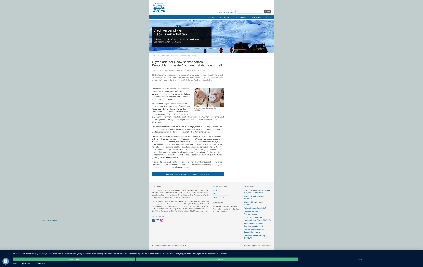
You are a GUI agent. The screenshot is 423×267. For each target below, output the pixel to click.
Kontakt (247, 245)
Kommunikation (241, 17)
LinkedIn (157, 220)
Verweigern (74, 259)
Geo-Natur (256, 17)
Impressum (255, 245)
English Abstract (226, 12)
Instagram (161, 220)
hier (226, 206)
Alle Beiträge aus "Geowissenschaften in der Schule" (188, 174)
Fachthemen (225, 17)
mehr (359, 259)
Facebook (153, 220)
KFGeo (269, 17)
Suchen (267, 12)
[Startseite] (159, 7)
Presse (215, 194)
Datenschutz (266, 245)
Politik (215, 190)
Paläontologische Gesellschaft (255, 208)
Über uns (212, 17)
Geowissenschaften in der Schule (183, 56)
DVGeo (154, 56)
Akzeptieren (217, 259)
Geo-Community (219, 197)
